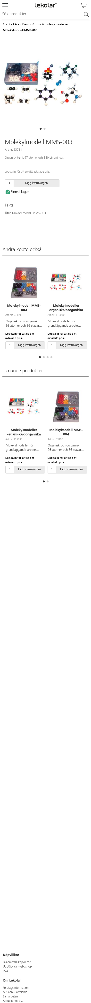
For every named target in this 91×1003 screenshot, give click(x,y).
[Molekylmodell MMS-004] (24, 282)
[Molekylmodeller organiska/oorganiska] (66, 282)
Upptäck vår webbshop (17, 966)
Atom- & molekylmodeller (50, 24)
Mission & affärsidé (15, 992)
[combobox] (45, 14)
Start (6, 24)
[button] (41, 129)
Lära (16, 24)
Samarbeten (10, 996)
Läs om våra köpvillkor (17, 962)
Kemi (25, 24)
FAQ (5, 971)
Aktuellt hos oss (13, 1001)
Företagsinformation (16, 988)
